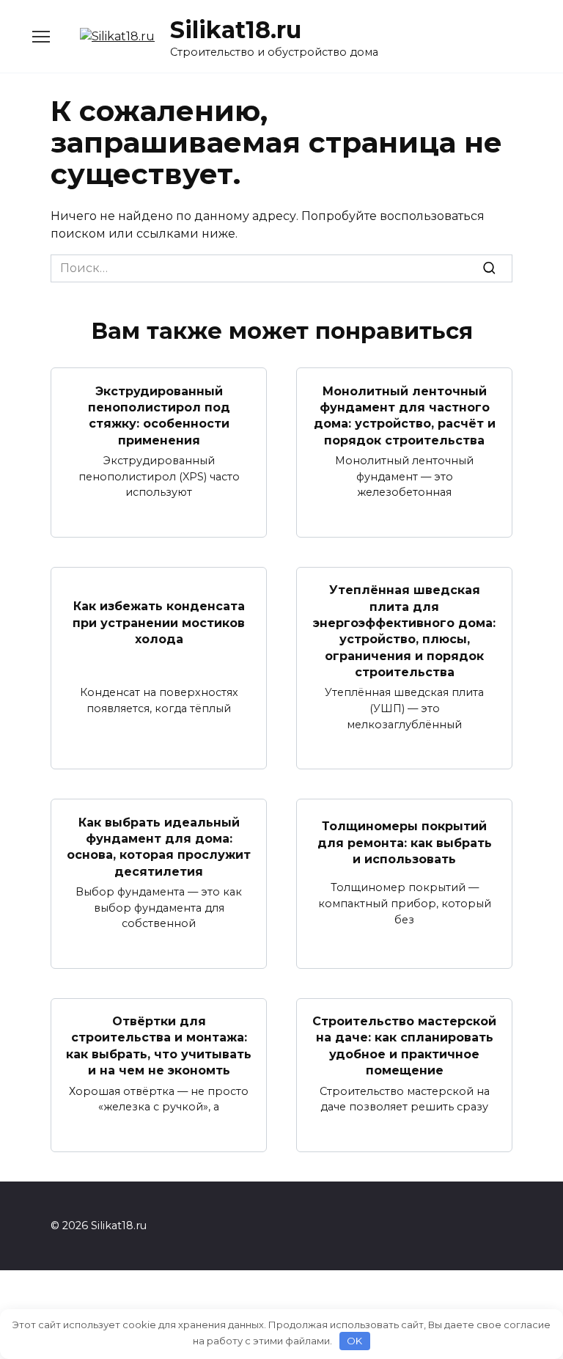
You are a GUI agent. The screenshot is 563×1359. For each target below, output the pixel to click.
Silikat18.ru (235, 29)
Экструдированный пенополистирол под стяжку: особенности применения (159, 415)
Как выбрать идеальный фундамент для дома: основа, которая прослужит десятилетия (159, 846)
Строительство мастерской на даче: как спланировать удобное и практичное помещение (404, 1045)
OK (354, 1341)
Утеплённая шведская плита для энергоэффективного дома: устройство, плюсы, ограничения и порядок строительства (404, 631)
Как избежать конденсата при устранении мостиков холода (159, 622)
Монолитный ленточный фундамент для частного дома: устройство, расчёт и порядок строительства (405, 415)
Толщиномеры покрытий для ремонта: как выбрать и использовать (404, 842)
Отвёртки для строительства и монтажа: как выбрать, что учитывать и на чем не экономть (158, 1045)
